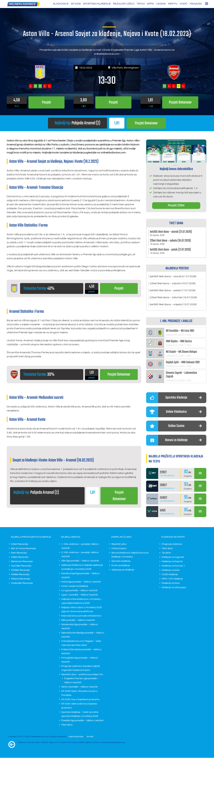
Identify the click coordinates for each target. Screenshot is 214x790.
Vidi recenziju (167, 476)
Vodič (184, 3)
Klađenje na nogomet (173, 557)
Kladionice (61, 3)
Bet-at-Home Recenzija (23, 548)
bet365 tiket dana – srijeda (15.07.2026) (173, 304)
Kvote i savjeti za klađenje (74, 586)
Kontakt (89, 736)
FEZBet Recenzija (20, 570)
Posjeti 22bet (176, 205)
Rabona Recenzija (20, 579)
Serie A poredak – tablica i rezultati (79, 687)
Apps (150, 3)
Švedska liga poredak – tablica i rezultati (82, 720)
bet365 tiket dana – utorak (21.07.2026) (173, 276)
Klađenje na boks (171, 570)
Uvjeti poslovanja (75, 736)
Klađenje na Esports (172, 561)
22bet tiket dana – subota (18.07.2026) (172, 283)
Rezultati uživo (123, 3)
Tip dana (166, 553)
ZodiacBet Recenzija (22, 583)
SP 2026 (76, 3)
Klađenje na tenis (171, 583)
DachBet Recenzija (21, 566)
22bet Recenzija (19, 544)
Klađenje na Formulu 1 (173, 566)
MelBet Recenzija (20, 574)
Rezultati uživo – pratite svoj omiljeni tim (82, 674)
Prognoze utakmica (172, 544)
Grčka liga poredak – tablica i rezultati (81, 582)
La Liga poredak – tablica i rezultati (79, 590)
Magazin (196, 3)
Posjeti (118, 288)
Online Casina (119, 548)
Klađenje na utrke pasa (174, 587)
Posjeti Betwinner (146, 123)
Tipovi (141, 3)
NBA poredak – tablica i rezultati (78, 620)
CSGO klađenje (170, 574)
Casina (161, 3)
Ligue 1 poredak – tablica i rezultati (79, 595)
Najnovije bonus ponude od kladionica (81, 616)
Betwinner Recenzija (22, 561)
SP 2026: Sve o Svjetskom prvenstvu (80, 699)
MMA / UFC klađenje (172, 579)
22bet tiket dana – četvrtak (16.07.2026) (173, 297)
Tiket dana (66, 725)
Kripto (172, 3)
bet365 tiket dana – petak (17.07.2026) (172, 290)
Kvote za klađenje (121, 565)
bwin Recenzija (19, 553)
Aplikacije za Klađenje (123, 570)
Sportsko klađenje (97, 3)
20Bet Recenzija (19, 557)
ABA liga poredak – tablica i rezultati (80, 561)
